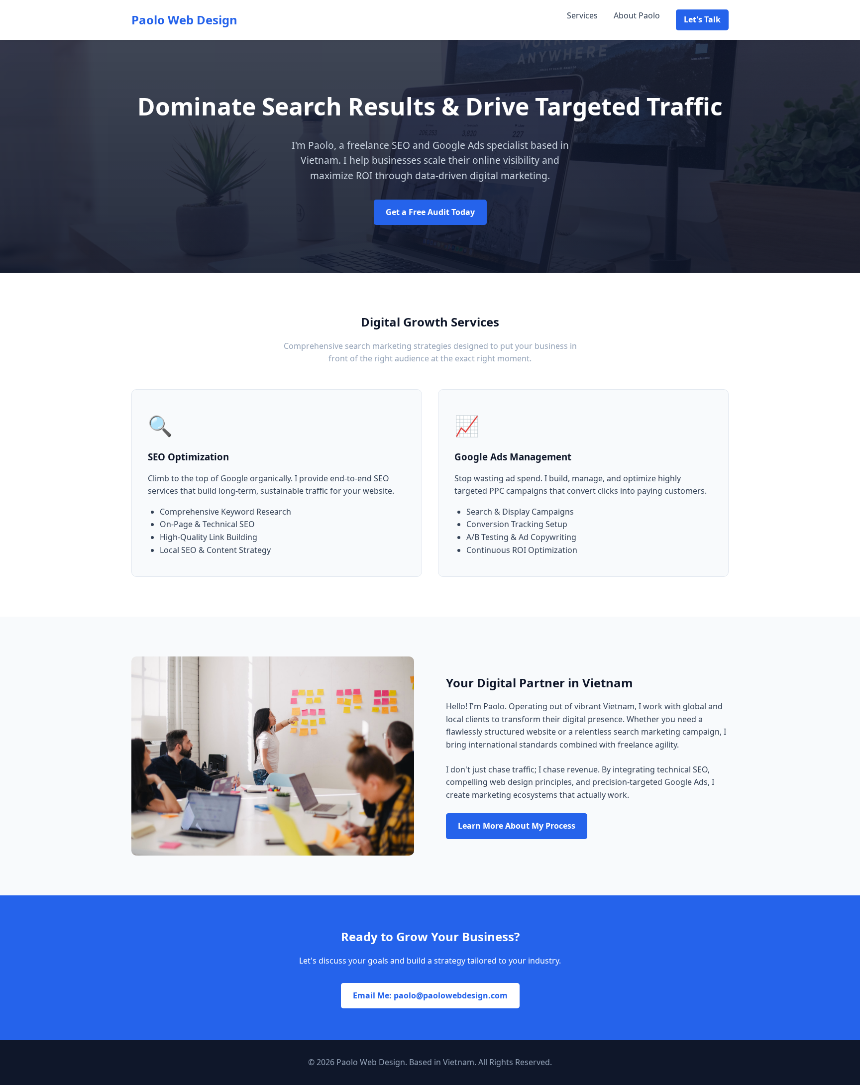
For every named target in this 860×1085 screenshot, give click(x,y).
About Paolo (637, 15)
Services (582, 15)
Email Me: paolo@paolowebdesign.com (430, 995)
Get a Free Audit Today (430, 212)
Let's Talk (702, 19)
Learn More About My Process (516, 825)
